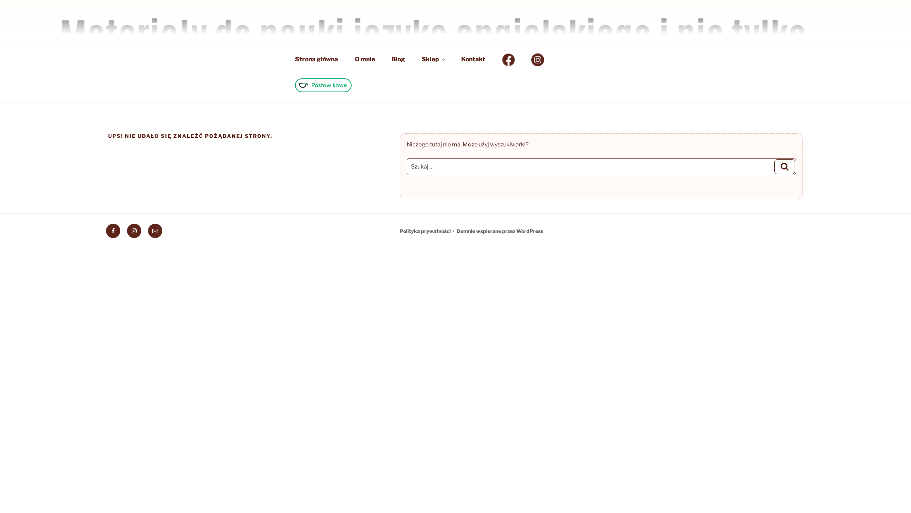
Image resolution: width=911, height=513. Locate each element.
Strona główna (316, 59)
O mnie (365, 59)
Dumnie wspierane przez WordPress (500, 231)
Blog (398, 59)
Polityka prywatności (425, 231)
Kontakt (473, 59)
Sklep (430, 59)
